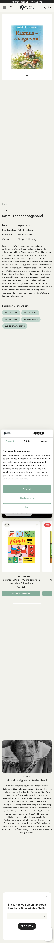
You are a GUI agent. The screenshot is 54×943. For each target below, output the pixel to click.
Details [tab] (27, 441)
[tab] (27, 75)
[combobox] (27, 916)
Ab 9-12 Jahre (31, 319)
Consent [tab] (10, 441)
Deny (27, 507)
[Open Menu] (4, 7)
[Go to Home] (27, 7)
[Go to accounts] (44, 7)
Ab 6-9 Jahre (11, 319)
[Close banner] (50, 433)
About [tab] (44, 441)
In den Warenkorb (21, 594)
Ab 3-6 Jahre (30, 313)
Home (5, 204)
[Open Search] (11, 7)
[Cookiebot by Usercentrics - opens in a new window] (33, 433)
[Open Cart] (48, 7)
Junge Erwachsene (15, 326)
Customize (25, 498)
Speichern (27, 926)
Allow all (27, 489)
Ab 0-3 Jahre (11, 313)
